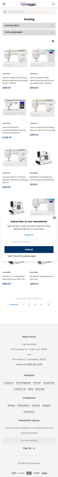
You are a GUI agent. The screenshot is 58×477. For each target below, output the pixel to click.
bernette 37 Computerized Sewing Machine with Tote (13, 277)
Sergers (46, 405)
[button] (53, 41)
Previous (13, 304)
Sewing (11, 405)
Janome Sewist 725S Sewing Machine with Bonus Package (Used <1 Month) (15, 80)
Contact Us (20, 388)
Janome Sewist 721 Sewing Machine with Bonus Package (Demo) (15, 180)
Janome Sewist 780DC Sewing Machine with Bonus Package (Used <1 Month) (42, 80)
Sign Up (27, 448)
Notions (36, 405)
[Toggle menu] (4, 4)
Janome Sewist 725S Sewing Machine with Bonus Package (42, 128)
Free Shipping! (23, 382)
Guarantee (49, 382)
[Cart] (53, 3)
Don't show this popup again (22, 256)
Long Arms (29, 411)
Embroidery (23, 405)
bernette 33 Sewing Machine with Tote (42, 277)
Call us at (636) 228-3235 (29, 364)
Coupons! (29, 234)
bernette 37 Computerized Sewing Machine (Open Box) (42, 178)
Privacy (37, 382)
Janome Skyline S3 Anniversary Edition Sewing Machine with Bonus (13, 130)
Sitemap (39, 388)
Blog (30, 388)
